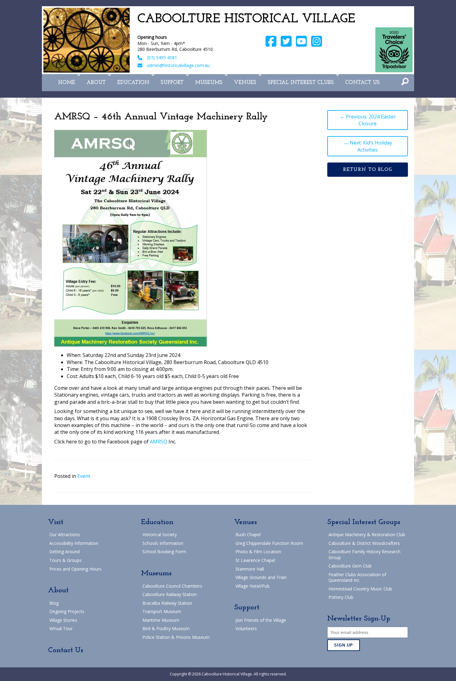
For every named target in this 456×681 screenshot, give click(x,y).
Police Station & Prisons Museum (176, 637)
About (96, 82)
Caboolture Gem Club (350, 566)
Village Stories (63, 620)
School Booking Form (164, 551)
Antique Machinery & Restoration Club (367, 534)
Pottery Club (341, 597)
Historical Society (159, 534)
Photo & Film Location (258, 551)
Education (133, 82)
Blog (54, 603)
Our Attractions (64, 534)
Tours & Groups (65, 560)
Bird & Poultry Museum (166, 628)
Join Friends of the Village (260, 620)
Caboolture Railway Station (169, 594)
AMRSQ (158, 441)
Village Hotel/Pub (252, 586)
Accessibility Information (73, 543)
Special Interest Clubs (301, 82)
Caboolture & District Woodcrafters (364, 543)
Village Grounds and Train (261, 577)
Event (83, 476)
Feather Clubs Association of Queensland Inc (357, 577)
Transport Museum (161, 611)
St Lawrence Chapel (255, 560)
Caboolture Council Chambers (172, 586)
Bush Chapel (248, 534)
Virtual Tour (61, 628)
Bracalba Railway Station (167, 603)
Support (172, 82)
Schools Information (162, 543)
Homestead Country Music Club (360, 589)
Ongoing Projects (66, 611)
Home (66, 82)
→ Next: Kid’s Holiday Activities (367, 146)
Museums (208, 82)
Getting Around (64, 551)
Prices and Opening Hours (75, 569)
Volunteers (246, 628)
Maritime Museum (160, 620)
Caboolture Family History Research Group (364, 554)
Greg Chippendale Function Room (269, 543)
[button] (79, 75)
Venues (245, 82)
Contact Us (362, 82)
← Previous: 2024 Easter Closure (368, 120)
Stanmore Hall (249, 569)
